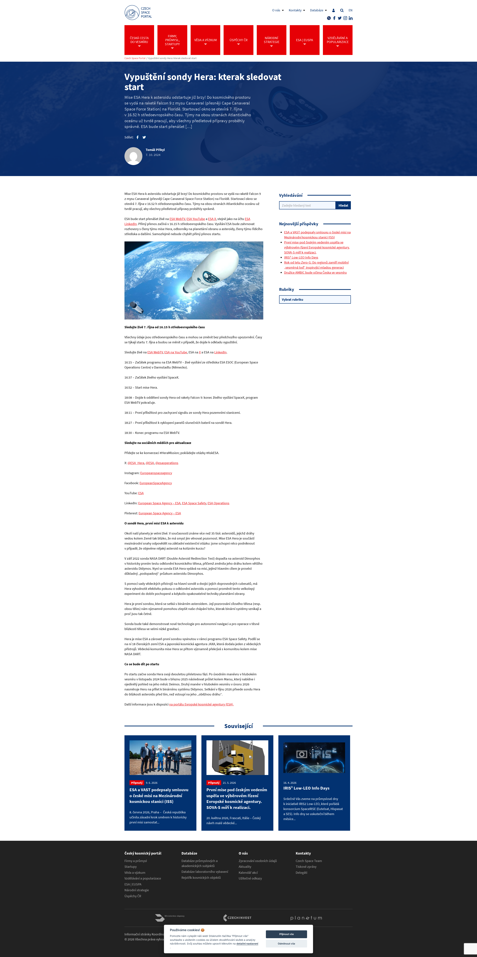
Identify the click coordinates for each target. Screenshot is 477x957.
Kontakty (295, 10)
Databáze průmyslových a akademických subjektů (199, 863)
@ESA (150, 463)
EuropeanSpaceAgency (156, 483)
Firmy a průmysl (135, 861)
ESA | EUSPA (132, 884)
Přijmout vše (286, 934)
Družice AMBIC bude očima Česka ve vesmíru (315, 272)
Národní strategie (136, 890)
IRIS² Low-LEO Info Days (301, 257)
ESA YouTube (196, 219)
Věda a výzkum (134, 873)
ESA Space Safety (194, 503)
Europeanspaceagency (156, 473)
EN (351, 10)
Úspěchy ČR (132, 896)
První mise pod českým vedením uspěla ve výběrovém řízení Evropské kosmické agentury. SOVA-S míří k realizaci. (317, 247)
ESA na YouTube (175, 352)
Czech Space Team (309, 861)
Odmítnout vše (286, 943)
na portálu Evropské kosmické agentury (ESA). (201, 704)
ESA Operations (218, 503)
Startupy (130, 867)
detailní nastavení (247, 943)
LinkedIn (220, 352)
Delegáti (301, 873)
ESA (141, 493)
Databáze (316, 10)
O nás (276, 10)
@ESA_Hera (136, 463)
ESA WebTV (177, 219)
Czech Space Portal (135, 58)
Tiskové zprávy (306, 867)
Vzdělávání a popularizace (142, 878)
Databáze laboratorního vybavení (204, 872)
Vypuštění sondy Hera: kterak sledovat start (172, 58)
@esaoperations (166, 463)
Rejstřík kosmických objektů (201, 878)
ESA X (212, 219)
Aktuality (245, 867)
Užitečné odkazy (250, 878)
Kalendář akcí (248, 873)
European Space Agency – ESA (159, 503)
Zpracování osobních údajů (258, 861)
